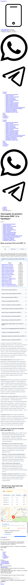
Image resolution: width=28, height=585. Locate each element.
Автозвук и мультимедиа (8, 238)
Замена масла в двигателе (7, 264)
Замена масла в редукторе (7, 265)
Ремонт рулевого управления (9, 226)
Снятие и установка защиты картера (10, 285)
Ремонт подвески (7, 231)
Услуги (4, 552)
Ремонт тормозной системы (9, 233)
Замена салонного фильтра (7, 268)
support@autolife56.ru (5, 563)
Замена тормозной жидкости (8, 271)
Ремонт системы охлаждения (9, 232)
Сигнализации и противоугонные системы (12, 235)
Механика (13, 249)
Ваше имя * (3, 577)
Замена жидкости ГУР (6, 277)
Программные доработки (8, 239)
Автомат (22, 249)
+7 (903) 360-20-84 (5, 30)
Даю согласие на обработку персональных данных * (13, 580)
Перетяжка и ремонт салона (9, 240)
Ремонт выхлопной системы (9, 229)
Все (5, 249)
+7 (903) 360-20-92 (5, 29)
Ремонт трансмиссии (7, 227)
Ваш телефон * (4, 578)
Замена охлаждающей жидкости (9, 284)
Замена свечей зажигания (7, 273)
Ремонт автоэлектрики (8, 228)
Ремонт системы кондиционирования (11, 236)
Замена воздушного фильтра (8, 274)
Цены (4, 554)
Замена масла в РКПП (6, 280)
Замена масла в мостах (7, 275)
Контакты (5, 557)
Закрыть (2, 583)
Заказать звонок (4, 567)
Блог (4, 553)
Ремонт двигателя (7, 225)
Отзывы (5, 555)
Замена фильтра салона (7, 281)
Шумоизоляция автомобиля (9, 234)
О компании (6, 556)
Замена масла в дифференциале (9, 278)
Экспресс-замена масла (7, 283)
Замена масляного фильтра (7, 267)
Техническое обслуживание (9, 224)
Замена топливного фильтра (8, 270)
